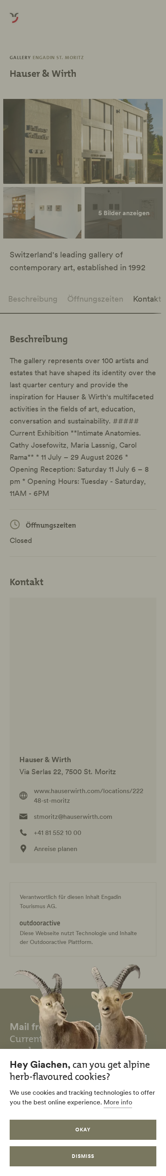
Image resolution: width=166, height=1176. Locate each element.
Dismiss (83, 1156)
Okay (83, 1130)
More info (118, 1102)
